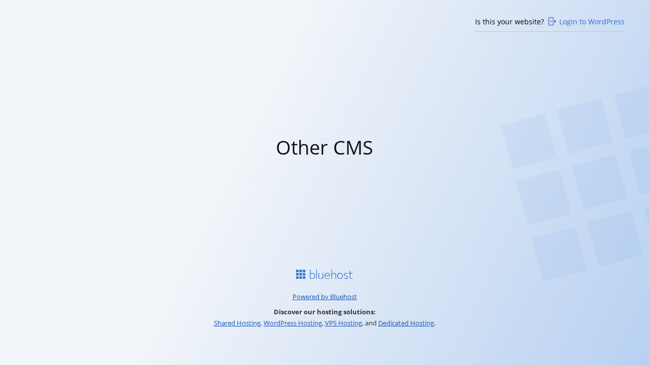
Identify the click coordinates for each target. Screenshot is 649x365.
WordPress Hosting (293, 322)
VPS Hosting (343, 322)
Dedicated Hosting (406, 322)
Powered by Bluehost (325, 296)
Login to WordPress (592, 21)
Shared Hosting (237, 322)
